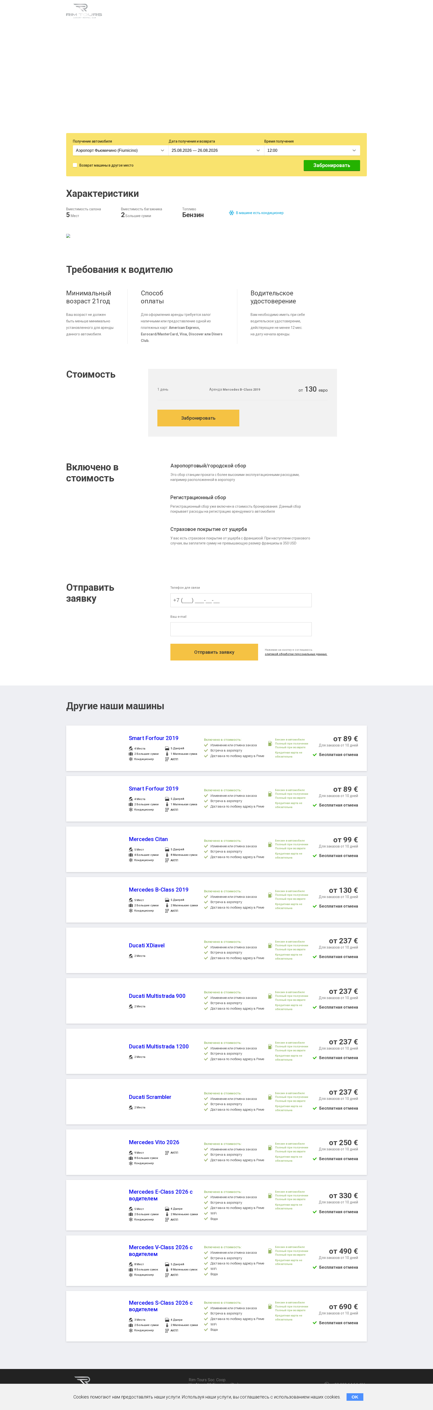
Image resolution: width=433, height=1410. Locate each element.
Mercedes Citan (148, 839)
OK (355, 1396)
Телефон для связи (185, 587)
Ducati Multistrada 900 (157, 996)
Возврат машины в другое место (106, 165)
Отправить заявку (214, 652)
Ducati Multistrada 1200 (159, 1046)
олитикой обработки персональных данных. (296, 654)
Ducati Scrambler (150, 1097)
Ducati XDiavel (147, 945)
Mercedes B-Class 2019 (159, 890)
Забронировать (331, 165)
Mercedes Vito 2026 (154, 1142)
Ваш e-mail (178, 616)
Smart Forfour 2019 (154, 738)
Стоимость (211, 12)
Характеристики (130, 12)
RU (363, 12)
